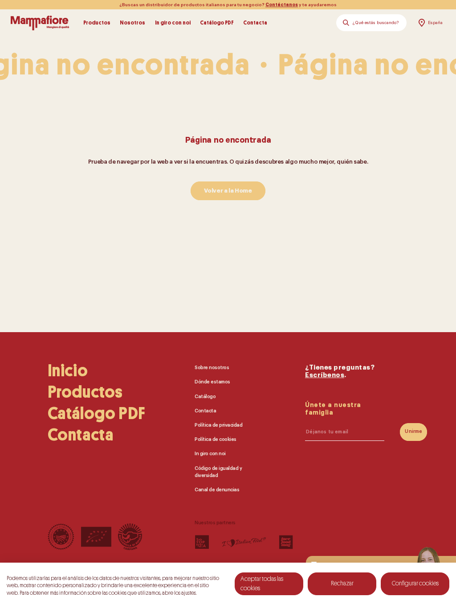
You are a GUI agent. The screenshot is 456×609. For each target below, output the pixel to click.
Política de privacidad (218, 425)
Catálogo (205, 396)
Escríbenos (324, 375)
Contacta (255, 22)
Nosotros (132, 22)
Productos (96, 22)
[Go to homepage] (40, 22)
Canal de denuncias (217, 489)
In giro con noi (173, 22)
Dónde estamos (212, 381)
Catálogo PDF (217, 22)
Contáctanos (281, 5)
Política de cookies (215, 439)
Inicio (68, 370)
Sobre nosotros (212, 367)
